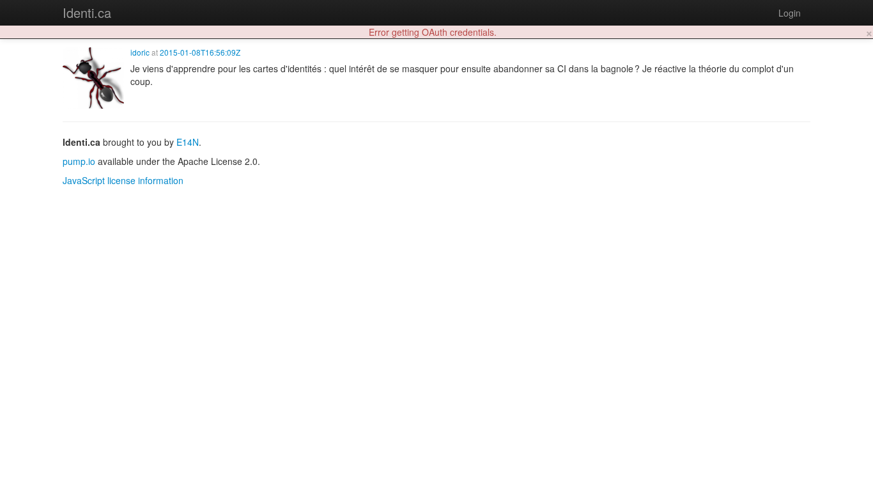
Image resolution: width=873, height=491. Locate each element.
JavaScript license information (123, 180)
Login (789, 12)
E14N (187, 142)
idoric (140, 52)
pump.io (79, 161)
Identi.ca (87, 12)
